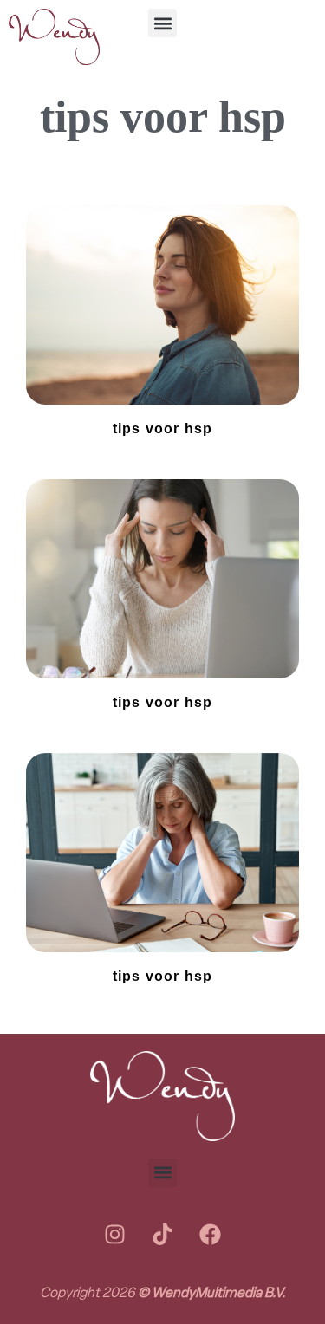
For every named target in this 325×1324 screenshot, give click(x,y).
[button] (162, 23)
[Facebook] (210, 1234)
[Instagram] (115, 1234)
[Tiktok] (163, 1234)
